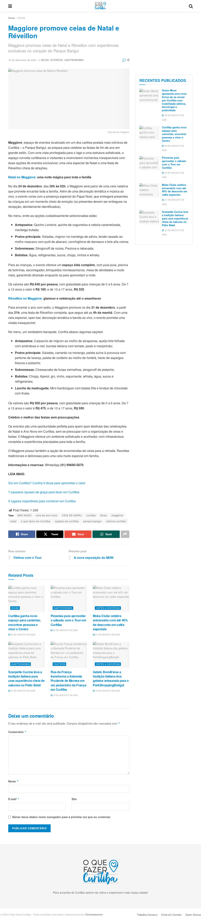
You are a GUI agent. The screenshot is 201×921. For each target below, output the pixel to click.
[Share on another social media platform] (125, 534)
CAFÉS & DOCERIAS (108, 607)
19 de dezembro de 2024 (22, 60)
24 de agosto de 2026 (22, 634)
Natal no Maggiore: (22, 177)
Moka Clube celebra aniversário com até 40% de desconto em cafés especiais (110, 622)
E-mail (13, 799)
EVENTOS (56, 60)
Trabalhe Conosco (147, 914)
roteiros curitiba (116, 521)
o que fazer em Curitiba (35, 521)
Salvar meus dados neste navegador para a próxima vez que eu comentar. (61, 817)
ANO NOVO (24, 515)
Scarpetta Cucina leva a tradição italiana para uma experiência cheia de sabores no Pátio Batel (26, 678)
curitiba (91, 515)
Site (74, 799)
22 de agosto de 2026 (65, 630)
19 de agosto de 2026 (65, 695)
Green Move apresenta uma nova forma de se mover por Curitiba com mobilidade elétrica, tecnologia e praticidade (174, 100)
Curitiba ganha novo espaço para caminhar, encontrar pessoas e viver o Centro (24, 622)
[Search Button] (191, 6)
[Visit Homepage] (100, 6)
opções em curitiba (67, 521)
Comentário (17, 732)
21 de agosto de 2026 (107, 634)
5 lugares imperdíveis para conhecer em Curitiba (42, 501)
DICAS (21, 17)
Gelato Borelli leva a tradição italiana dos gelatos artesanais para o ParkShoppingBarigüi (111, 678)
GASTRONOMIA (74, 60)
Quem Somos (193, 914)
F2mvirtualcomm (94, 914)
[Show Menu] (10, 6)
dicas (103, 515)
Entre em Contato (171, 914)
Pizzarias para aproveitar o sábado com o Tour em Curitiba (68, 620)
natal (13, 521)
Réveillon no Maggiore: (25, 298)
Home (11, 17)
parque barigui (92, 521)
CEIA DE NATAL (72, 515)
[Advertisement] (164, 42)
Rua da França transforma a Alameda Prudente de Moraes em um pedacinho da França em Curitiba (68, 681)
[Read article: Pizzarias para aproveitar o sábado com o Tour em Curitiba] (69, 599)
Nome (13, 781)
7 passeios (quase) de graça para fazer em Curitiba (43, 492)
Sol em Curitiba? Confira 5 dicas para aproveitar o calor (46, 483)
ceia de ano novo (47, 515)
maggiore (117, 515)
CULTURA (59, 664)
